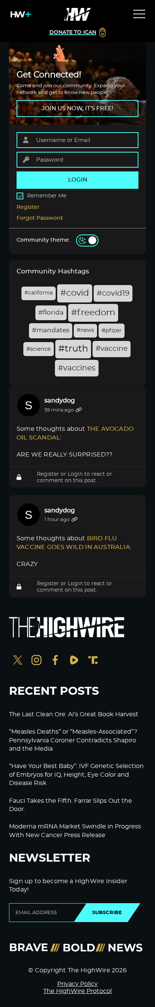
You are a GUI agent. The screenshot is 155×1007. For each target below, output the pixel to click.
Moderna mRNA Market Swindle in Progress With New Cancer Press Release (75, 830)
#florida (51, 313)
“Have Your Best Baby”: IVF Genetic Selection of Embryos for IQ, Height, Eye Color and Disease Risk (76, 774)
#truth (73, 348)
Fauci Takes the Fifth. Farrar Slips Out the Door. (70, 805)
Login (75, 474)
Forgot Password (40, 218)
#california (38, 293)
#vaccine (112, 348)
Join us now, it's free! (77, 108)
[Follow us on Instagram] (36, 660)
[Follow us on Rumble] (74, 661)
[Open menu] (139, 14)
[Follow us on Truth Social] (93, 661)
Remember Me (46, 196)
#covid (74, 293)
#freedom (93, 312)
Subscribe (107, 912)
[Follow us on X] (17, 660)
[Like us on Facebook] (55, 660)
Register (28, 207)
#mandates (50, 330)
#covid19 (113, 293)
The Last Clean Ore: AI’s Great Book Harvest (73, 714)
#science (38, 349)
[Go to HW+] (19, 14)
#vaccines (77, 368)
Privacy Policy (77, 984)
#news (85, 330)
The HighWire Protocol (77, 991)
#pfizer (112, 330)
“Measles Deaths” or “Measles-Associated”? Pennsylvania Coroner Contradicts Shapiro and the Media (73, 740)
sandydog (59, 401)
